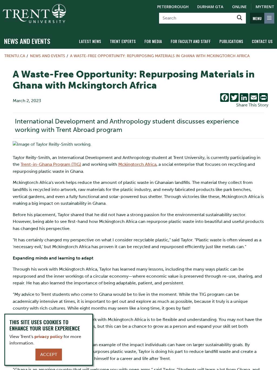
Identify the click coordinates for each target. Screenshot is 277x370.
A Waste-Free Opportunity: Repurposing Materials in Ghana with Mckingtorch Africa (160, 55)
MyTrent (265, 6)
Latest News (90, 41)
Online (239, 6)
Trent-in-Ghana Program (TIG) (51, 164)
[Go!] (239, 18)
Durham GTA (210, 6)
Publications (231, 41)
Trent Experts (123, 41)
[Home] (34, 13)
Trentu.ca (14, 55)
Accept (48, 354)
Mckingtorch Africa (137, 164)
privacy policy (48, 336)
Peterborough (173, 6)
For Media (153, 41)
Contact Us (262, 41)
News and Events (27, 41)
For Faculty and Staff (191, 41)
